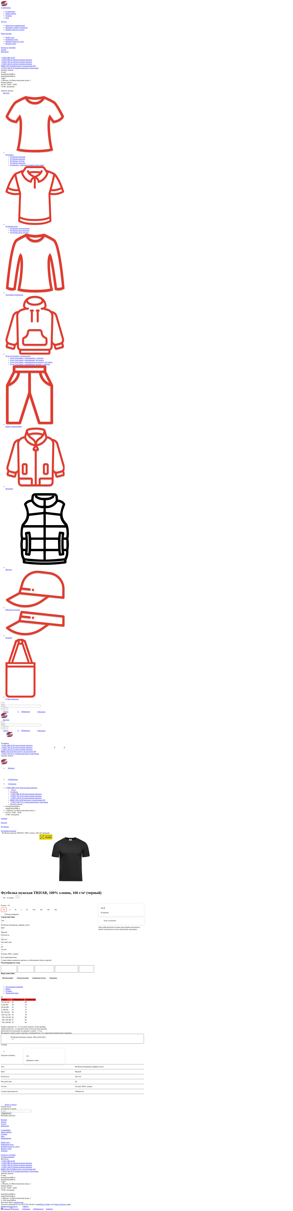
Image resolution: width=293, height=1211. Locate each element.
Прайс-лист (10, 37)
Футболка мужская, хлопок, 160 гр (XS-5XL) (28, 1037)
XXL (34, 910)
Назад (13, 790)
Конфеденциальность (9, 1206)
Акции (3, 1122)
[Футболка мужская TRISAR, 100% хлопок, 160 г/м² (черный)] (71, 861)
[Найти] (6, 708)
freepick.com (18, 1202)
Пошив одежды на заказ (14, 30)
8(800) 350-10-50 (18, 66)
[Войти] (49, 747)
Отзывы (8, 16)
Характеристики (11, 993)
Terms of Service (60, 1204)
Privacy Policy (45, 1204)
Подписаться (6, 1113)
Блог (7, 18)
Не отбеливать (90, 967)
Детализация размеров (14, 987)
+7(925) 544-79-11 (19, 68)
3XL (41, 910)
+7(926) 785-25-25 (16, 62)
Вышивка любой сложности (16, 28)
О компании (10, 12)
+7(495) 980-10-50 (8, 58)
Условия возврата (8, 1157)
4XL (48, 910)
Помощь (4, 1151)
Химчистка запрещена (48, 967)
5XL (55, 910)
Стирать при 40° (29, 967)
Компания (5, 1126)
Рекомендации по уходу (14, 42)
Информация (6, 1138)
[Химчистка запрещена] (38, 969)
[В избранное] (18, 896)
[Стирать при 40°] (21, 969)
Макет (7, 989)
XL (27, 910)
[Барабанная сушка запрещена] (58, 969)
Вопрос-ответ (10, 44)
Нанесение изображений (15, 26)
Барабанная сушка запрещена (70, 967)
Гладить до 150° (12, 967)
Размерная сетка (11, 40)
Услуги (3, 1124)
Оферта (25, 1206)
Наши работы (10, 14)
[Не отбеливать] (82, 969)
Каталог (4, 1120)
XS (4, 910)
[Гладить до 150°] (4, 969)
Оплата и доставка (8, 1155)
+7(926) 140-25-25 (16, 64)
